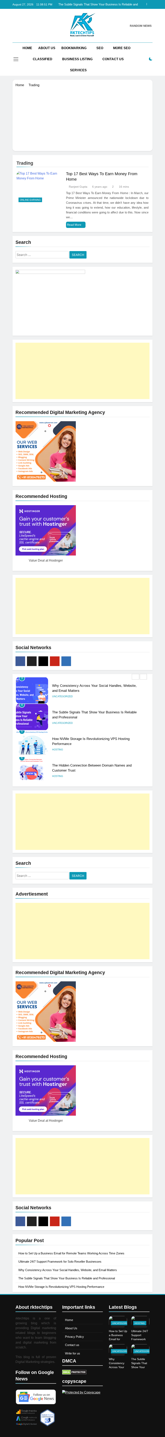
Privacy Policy (74, 1336)
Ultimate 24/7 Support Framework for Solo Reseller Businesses (59, 1261)
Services (78, 70)
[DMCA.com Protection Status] (74, 1373)
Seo (99, 48)
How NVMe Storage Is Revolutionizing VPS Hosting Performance (61, 1286)
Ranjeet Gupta (78, 186)
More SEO (121, 48)
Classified (42, 59)
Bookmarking (74, 48)
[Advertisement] (82, 118)
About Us (46, 48)
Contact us (72, 1345)
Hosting (57, 723)
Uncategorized (62, 696)
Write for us (72, 1353)
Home (27, 48)
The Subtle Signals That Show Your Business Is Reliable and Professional (98, 4)
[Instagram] (43, 661)
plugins (57, 776)
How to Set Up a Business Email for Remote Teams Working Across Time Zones (71, 1253)
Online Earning (30, 200)
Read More (74, 224)
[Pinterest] (55, 661)
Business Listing (77, 59)
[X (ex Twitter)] (32, 661)
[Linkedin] (66, 661)
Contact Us (113, 59)
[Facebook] (20, 661)
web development (76, 776)
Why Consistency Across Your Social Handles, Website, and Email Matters (67, 1270)
